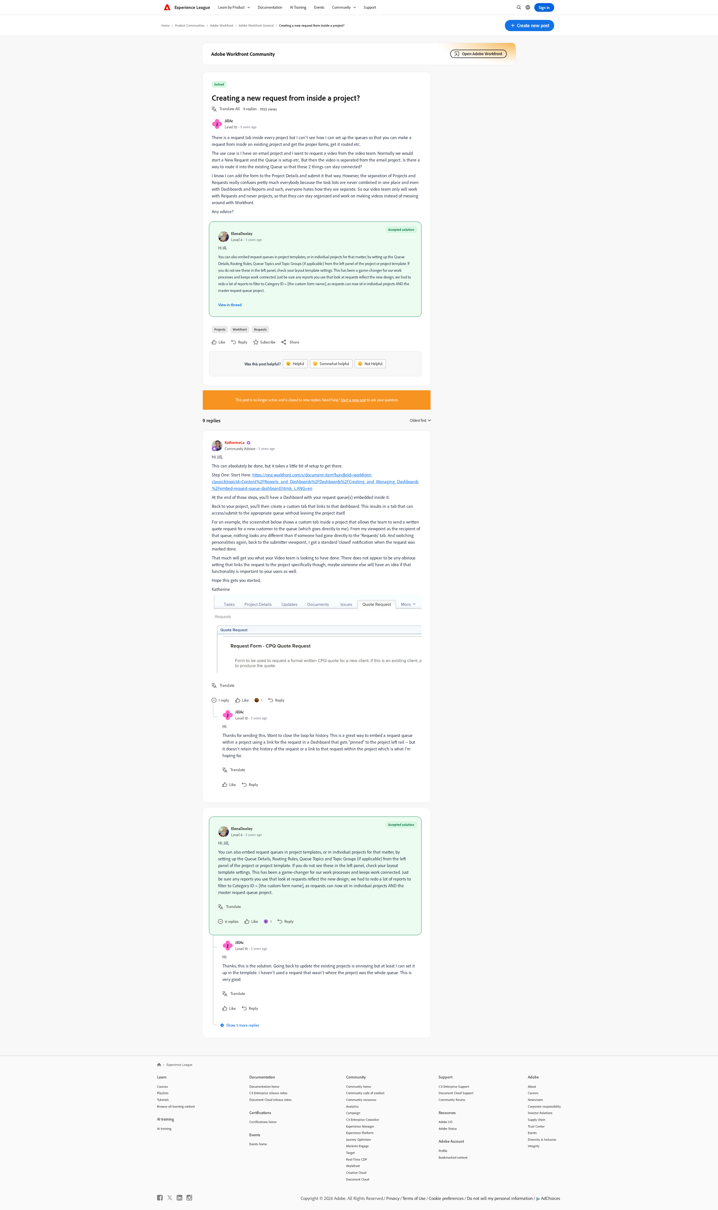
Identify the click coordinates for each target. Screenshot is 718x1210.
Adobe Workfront (221, 25)
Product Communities (190, 25)
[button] (529, 25)
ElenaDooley (241, 233)
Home (165, 25)
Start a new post (353, 399)
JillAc (229, 120)
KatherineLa (235, 442)
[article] (315, 572)
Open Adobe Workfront (482, 53)
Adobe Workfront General (256, 25)
